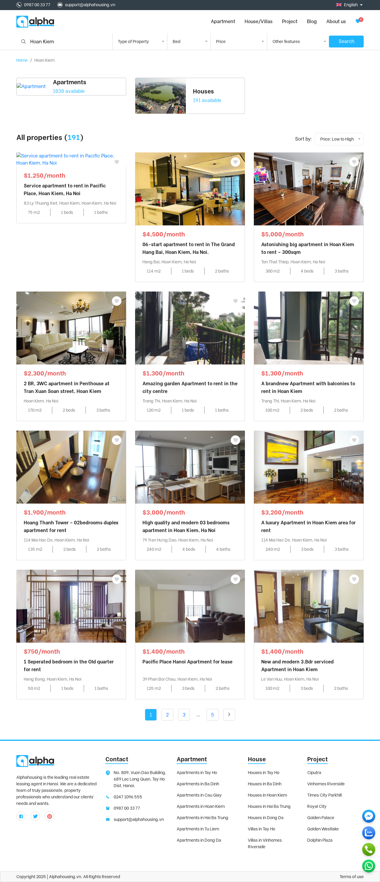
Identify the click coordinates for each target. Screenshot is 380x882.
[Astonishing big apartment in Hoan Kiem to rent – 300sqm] (309, 188)
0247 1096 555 (128, 797)
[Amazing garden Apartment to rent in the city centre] (190, 327)
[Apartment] (31, 86)
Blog (312, 21)
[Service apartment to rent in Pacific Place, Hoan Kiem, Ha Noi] (71, 159)
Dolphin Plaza (319, 840)
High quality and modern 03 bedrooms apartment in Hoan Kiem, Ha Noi (185, 526)
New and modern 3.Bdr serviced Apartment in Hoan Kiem (297, 665)
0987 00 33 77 (37, 4)
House (257, 759)
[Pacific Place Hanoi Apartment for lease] (190, 606)
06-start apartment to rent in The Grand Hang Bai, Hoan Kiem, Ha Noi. (188, 248)
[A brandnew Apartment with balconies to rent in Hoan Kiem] (309, 327)
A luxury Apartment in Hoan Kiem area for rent (308, 526)
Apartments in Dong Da (199, 840)
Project (289, 21)
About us (336, 21)
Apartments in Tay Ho (197, 772)
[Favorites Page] (357, 21)
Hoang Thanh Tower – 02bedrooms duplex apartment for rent (71, 526)
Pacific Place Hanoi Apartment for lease (187, 662)
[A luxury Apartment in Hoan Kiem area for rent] (309, 466)
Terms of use (352, 876)
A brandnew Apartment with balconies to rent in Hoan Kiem (308, 387)
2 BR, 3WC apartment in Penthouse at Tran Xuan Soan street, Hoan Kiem (67, 387)
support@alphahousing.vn (90, 4)
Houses (203, 91)
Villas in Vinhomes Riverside (265, 843)
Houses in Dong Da (266, 817)
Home (22, 60)
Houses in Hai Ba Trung (269, 806)
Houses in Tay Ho (263, 772)
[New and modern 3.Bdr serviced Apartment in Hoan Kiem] (309, 606)
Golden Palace (320, 817)
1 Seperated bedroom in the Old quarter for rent (69, 665)
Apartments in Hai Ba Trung (202, 817)
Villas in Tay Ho (261, 829)
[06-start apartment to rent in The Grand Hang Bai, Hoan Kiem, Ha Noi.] (190, 188)
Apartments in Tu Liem (198, 829)
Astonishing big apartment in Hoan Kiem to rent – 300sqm (307, 248)
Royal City (317, 806)
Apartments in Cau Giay (199, 795)
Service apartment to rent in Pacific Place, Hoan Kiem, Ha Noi (65, 189)
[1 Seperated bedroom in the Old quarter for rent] (71, 606)
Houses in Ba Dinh (264, 783)
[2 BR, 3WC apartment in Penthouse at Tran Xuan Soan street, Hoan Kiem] (71, 327)
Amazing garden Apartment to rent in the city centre (190, 387)
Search (346, 41)
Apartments (69, 82)
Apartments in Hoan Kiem (201, 806)
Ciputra (314, 772)
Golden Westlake (323, 829)
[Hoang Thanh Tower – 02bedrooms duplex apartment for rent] (71, 466)
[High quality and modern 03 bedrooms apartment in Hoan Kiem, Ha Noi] (190, 466)
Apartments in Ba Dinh (198, 783)
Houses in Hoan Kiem (267, 795)
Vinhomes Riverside (326, 783)
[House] (160, 96)
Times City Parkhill (324, 795)
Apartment (192, 759)
